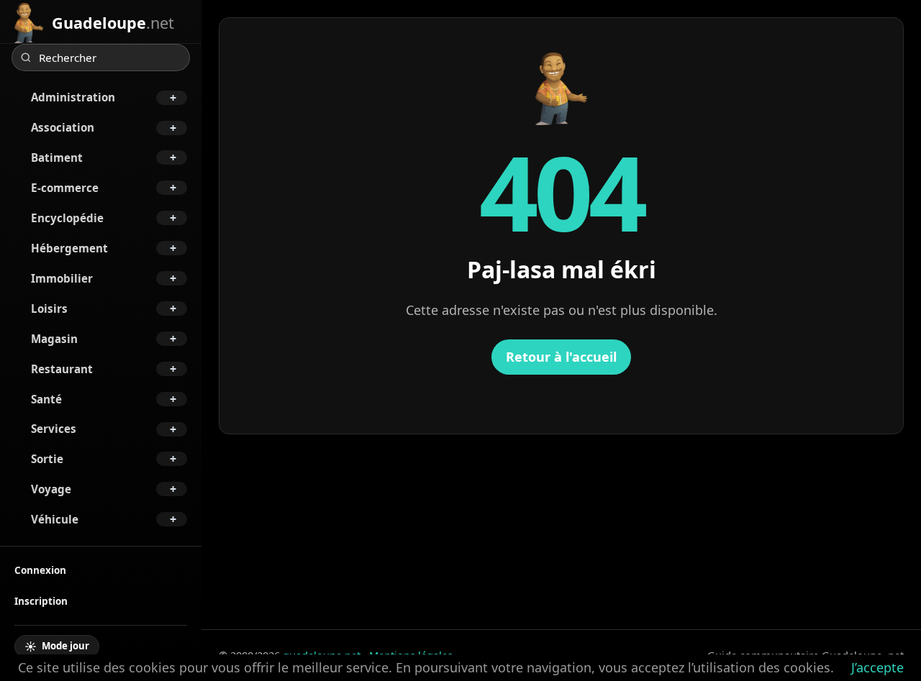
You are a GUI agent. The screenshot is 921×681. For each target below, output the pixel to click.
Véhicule (54, 519)
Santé (46, 399)
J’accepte (877, 667)
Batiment (57, 157)
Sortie (47, 459)
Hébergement (69, 248)
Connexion (40, 570)
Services (53, 428)
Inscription (41, 601)
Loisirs (49, 308)
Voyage (51, 489)
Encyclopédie (67, 218)
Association (62, 127)
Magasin (54, 339)
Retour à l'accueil (561, 356)
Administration (73, 97)
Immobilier (62, 278)
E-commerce (65, 187)
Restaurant (62, 369)
